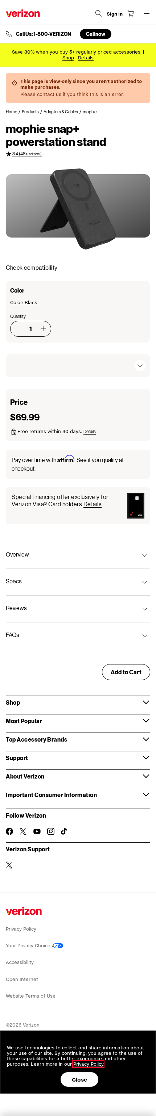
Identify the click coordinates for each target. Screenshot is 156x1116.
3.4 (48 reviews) (27, 153)
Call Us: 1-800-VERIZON (43, 34)
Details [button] (86, 57)
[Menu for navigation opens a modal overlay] (147, 13)
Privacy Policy (21, 929)
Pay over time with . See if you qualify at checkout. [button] (68, 464)
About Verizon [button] (25, 776)
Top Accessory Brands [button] (36, 739)
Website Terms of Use (31, 996)
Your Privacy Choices (29, 945)
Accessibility (20, 962)
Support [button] (17, 757)
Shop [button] (13, 702)
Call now (95, 34)
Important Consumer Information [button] (51, 794)
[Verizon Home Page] (23, 13)
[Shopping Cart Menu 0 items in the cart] (131, 13)
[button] (43, 329)
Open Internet (22, 979)
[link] (14, 112)
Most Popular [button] (24, 720)
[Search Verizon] (99, 13)
